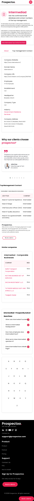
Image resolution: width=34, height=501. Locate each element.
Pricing (4, 454)
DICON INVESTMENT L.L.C (14, 282)
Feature (4, 450)
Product (4, 446)
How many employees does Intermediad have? (15, 333)
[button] (10, 178)
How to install (6, 470)
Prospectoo (8, 2)
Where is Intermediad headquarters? (13, 326)
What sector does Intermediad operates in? (16, 340)
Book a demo (26, 499)
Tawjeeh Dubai (10, 295)
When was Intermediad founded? (17, 319)
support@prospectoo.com (14, 436)
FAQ (3, 466)
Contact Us (6, 462)
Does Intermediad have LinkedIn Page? (16, 348)
